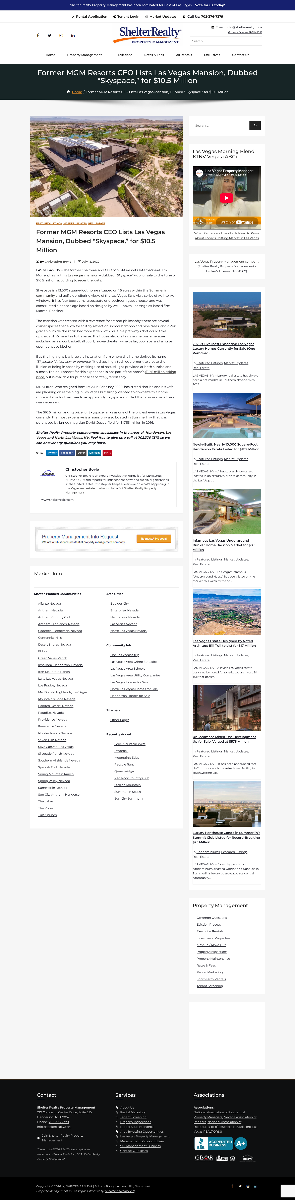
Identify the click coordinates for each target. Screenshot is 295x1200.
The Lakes (45, 801)
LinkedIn (94, 452)
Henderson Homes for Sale (130, 696)
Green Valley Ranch (52, 658)
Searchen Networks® (119, 1191)
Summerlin (141, 417)
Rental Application (91, 16)
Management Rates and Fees (142, 1141)
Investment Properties (213, 938)
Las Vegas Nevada (123, 624)
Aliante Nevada (49, 603)
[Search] (255, 125)
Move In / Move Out (211, 945)
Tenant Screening (210, 986)
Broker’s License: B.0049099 (245, 32)
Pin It (107, 452)
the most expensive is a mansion (78, 417)
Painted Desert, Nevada (55, 706)
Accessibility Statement (133, 1186)
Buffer (81, 452)
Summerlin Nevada (52, 788)
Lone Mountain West (129, 744)
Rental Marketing (210, 972)
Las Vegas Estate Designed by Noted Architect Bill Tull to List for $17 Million (224, 643)
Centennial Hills (50, 638)
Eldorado (44, 651)
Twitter (52, 452)
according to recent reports (79, 280)
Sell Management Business (140, 1146)
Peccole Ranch (125, 764)
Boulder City (119, 603)
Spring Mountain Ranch (56, 774)
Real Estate (96, 223)
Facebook (67, 452)
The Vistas (45, 808)
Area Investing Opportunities (142, 1131)
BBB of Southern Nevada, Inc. (229, 1127)
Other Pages (119, 720)
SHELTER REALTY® (79, 1186)
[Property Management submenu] (104, 55)
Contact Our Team (134, 1151)
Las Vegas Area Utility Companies (135, 675)
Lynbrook (121, 751)
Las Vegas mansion (83, 275)
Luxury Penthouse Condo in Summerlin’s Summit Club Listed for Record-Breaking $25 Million (226, 837)
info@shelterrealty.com (244, 27)
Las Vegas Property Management (145, 1136)
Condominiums (208, 852)
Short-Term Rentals (211, 979)
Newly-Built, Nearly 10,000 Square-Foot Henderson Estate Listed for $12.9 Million (226, 447)
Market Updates (163, 16)
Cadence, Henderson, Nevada (60, 631)
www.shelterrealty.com (57, 500)
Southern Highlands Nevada (59, 760)
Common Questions (212, 918)
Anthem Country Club (54, 617)
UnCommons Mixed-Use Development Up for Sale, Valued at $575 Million (224, 739)
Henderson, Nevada (125, 617)
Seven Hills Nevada (52, 740)
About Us (127, 1107)
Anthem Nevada (50, 610)
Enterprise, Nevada (124, 610)
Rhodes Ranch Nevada (55, 733)
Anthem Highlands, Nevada (58, 624)
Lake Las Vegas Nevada (55, 678)
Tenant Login (128, 16)
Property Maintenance (213, 958)
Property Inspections (212, 952)
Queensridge (124, 771)
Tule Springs (47, 815)
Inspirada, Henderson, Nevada (60, 665)
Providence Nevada (52, 719)
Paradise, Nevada (51, 713)
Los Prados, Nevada (52, 685)
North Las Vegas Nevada (128, 631)
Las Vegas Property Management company (227, 261)
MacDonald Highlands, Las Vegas (62, 692)
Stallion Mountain (127, 785)
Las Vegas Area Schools (127, 668)
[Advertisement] (227, 1035)
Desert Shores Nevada (54, 644)
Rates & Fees (206, 965)
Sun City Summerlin (129, 798)
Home (77, 92)
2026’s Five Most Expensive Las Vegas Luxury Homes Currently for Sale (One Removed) (224, 348)
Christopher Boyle (58, 261)
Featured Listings (49, 223)
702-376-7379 (212, 16)
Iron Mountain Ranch (54, 672)
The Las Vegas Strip (124, 655)
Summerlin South (127, 792)
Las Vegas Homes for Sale (129, 682)
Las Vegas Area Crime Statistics (133, 662)
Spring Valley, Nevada (54, 781)
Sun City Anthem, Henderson (59, 794)
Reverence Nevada (52, 726)
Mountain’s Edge (126, 757)
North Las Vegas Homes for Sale (134, 689)
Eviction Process (209, 924)
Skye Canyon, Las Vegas (55, 747)
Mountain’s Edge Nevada (56, 699)
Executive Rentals (210, 931)
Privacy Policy (105, 1186)
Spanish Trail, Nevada (54, 767)
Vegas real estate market (88, 488)
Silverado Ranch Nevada (56, 753)
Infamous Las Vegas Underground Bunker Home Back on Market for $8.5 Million (224, 545)
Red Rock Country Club (131, 778)
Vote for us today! (210, 5)
